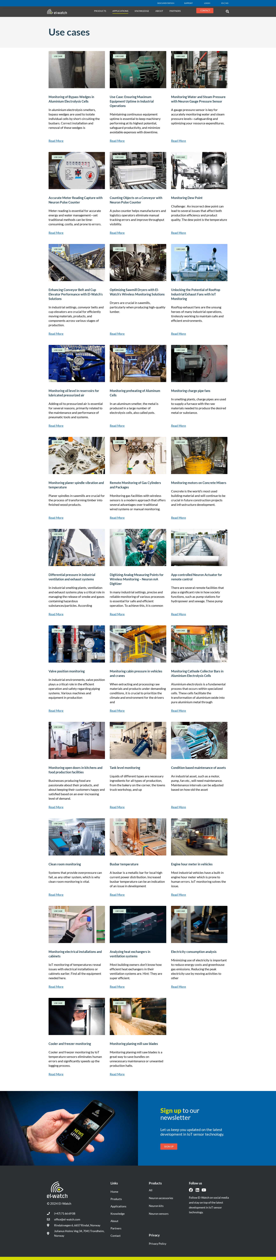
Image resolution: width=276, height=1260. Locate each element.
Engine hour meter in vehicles (192, 864)
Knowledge (142, 11)
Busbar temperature (124, 864)
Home (114, 1191)
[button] (227, 11)
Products (100, 11)
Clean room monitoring (65, 864)
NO (226, 3)
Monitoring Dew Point (187, 198)
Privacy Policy (157, 1243)
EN (222, 3)
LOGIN (207, 3)
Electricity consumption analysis (194, 952)
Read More (56, 141)
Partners (175, 11)
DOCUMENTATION (165, 3)
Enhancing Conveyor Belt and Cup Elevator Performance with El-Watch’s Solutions (76, 294)
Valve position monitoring (67, 671)
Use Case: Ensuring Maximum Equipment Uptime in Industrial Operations (132, 101)
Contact (116, 1235)
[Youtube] (204, 1190)
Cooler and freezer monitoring (70, 1044)
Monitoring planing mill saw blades (134, 1044)
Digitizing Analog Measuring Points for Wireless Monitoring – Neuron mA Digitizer (137, 579)
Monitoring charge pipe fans (190, 391)
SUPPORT (188, 3)
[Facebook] (191, 1190)
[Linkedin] (197, 1190)
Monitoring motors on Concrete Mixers (198, 483)
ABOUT (159, 11)
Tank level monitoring (125, 768)
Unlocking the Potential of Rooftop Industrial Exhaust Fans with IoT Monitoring (195, 294)
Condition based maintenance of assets (198, 768)
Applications (120, 11)
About (114, 1221)
